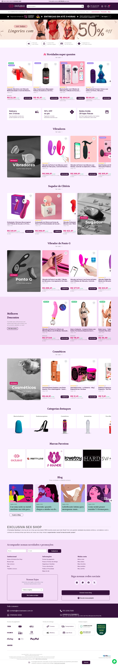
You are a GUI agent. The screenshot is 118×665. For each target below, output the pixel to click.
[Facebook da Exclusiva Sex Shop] (88, 582)
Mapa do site (45, 571)
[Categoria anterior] (8, 424)
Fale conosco (10, 564)
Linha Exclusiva (96, 11)
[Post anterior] (9, 500)
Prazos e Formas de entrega (50, 561)
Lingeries (64, 11)
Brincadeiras (51, 11)
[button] (102, 6)
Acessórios (43, 11)
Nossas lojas (10, 561)
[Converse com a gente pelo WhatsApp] (114, 661)
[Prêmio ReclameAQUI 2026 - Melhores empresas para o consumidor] (101, 629)
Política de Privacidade (59, 663)
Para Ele (33, 11)
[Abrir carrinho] (109, 6)
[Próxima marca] (110, 458)
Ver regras (105, 16)
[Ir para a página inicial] (16, 6)
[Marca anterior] (8, 458)
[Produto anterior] (8, 81)
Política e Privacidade (48, 568)
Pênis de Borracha (80, 11)
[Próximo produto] (110, 81)
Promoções (104, 11)
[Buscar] (82, 6)
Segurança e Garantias (48, 564)
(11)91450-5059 (17, 1)
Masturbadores (71, 11)
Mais (87, 11)
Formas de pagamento (48, 559)
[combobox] (32, 589)
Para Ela (38, 11)
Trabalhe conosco (12, 568)
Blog (109, 11)
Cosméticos (58, 11)
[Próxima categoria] (110, 424)
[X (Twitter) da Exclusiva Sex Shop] (94, 582)
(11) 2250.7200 (68, 611)
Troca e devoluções (47, 566)
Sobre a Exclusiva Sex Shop (14, 559)
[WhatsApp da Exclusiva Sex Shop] (82, 582)
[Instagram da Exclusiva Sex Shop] (77, 582)
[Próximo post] (111, 500)
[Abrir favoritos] (105, 6)
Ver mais (24, 173)
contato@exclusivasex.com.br (21, 611)
